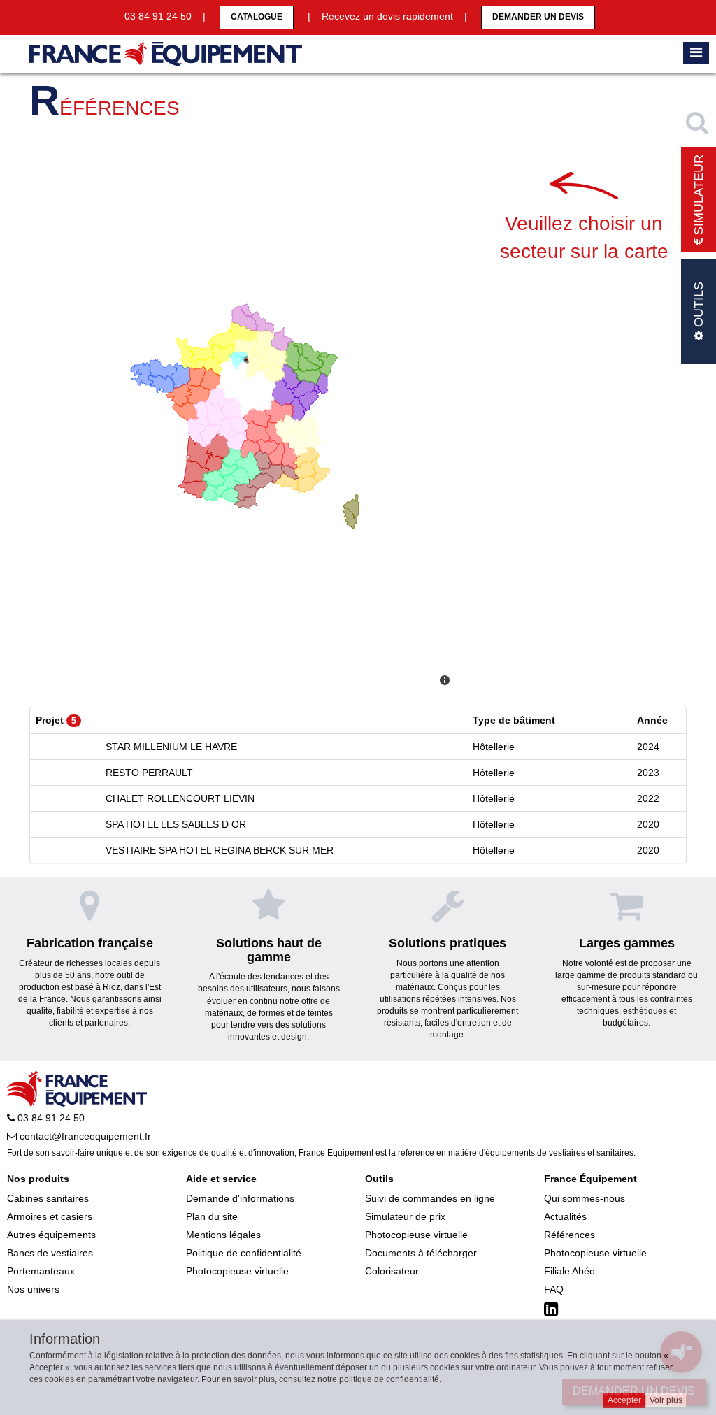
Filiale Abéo (569, 1271)
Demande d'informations (240, 1198)
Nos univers (33, 1289)
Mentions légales (223, 1234)
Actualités (565, 1216)
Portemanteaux (41, 1271)
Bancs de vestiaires (50, 1252)
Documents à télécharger (421, 1252)
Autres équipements (51, 1234)
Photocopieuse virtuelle (237, 1271)
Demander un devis (538, 17)
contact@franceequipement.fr (84, 1136)
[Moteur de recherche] (698, 122)
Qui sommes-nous (584, 1198)
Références (569, 1234)
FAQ (554, 1289)
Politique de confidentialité (243, 1252)
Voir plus (666, 1400)
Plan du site (212, 1216)
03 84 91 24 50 (50, 1117)
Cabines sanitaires (48, 1198)
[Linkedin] (553, 1309)
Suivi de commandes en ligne (430, 1198)
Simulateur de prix (405, 1216)
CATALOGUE (256, 17)
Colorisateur (392, 1271)
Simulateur (699, 196)
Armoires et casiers (49, 1216)
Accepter (624, 1400)
